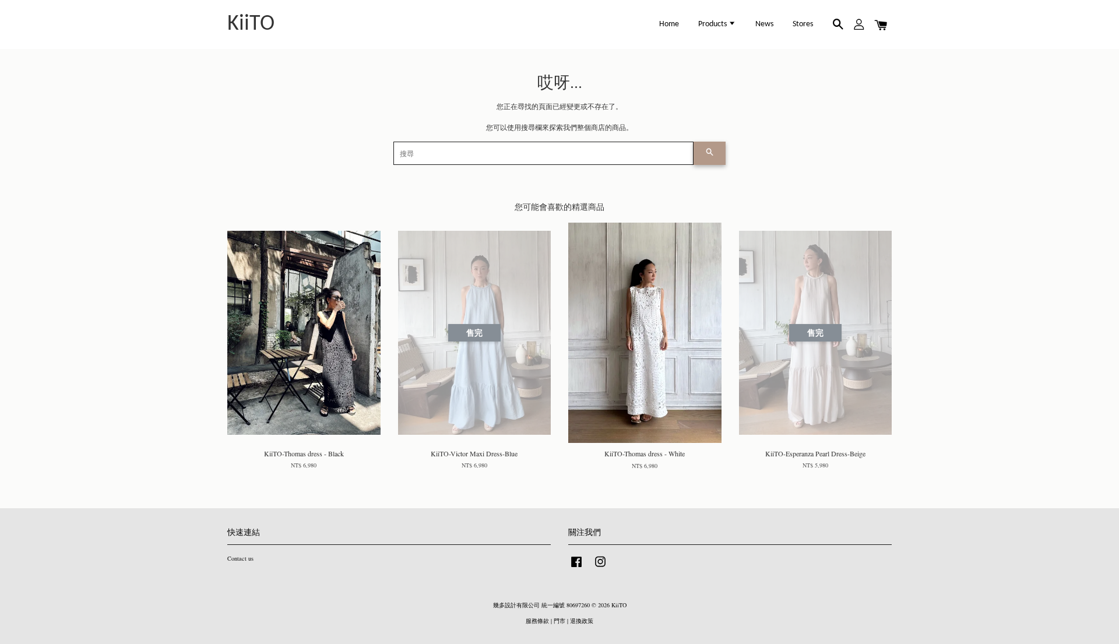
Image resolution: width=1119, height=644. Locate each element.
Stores (803, 24)
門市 (559, 621)
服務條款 (537, 621)
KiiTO (251, 24)
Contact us (240, 558)
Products (713, 24)
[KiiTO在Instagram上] (600, 568)
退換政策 (581, 621)
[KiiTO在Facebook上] (576, 568)
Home (669, 24)
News (764, 24)
